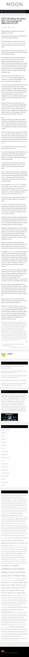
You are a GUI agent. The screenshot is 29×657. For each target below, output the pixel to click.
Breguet (4, 439)
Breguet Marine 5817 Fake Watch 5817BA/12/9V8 (13, 495)
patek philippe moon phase (16, 406)
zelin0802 (5, 27)
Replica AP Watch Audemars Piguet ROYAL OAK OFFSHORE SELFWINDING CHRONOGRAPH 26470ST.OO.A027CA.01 (14, 600)
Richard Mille (5, 476)
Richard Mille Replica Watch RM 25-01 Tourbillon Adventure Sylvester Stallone (14, 629)
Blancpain (4, 433)
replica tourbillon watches (10, 409)
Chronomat (9, 43)
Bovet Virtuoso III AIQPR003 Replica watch (15, 325)
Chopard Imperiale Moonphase (14, 403)
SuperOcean (4, 43)
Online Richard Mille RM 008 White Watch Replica (17, 334)
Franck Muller (5, 451)
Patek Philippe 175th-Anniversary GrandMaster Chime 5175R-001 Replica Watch (14, 587)
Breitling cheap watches (16, 184)
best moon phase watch (20, 395)
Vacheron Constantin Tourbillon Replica (14, 411)
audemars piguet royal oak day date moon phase (14, 399)
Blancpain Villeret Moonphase (8, 401)
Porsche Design (5, 473)
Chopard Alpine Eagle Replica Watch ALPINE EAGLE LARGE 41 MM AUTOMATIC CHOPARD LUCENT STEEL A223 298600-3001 (14, 503)
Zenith (3, 485)
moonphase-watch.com (6, 395)
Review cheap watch (13, 251)
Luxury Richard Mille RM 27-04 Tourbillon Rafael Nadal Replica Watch (14, 582)
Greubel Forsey (5, 457)
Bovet (3, 436)
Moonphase (5, 466)
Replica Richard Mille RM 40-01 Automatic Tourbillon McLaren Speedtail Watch (14, 609)
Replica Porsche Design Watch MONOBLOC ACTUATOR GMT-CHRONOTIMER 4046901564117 (13, 605)
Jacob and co (5, 463)
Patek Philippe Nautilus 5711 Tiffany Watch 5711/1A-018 (13, 592)
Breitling (4, 442)
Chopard (4, 445)
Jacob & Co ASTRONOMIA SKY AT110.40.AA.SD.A (9, 578)
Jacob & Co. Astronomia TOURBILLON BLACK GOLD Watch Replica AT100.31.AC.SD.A (14, 530)
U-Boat (3, 479)
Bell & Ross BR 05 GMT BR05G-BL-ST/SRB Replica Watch (14, 322)
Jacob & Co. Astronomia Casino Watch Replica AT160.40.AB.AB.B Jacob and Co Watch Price (14, 521)
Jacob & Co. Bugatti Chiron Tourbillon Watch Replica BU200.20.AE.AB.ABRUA (14, 536)
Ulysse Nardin (5, 482)
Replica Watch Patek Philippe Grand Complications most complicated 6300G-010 (14, 616)
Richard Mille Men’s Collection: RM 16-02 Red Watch (14, 380)
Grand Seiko (5, 454)
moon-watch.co (4, 398)
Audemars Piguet (6, 429)
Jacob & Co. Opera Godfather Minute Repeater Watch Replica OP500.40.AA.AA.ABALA (13, 557)
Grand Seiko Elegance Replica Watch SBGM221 (9, 510)
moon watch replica (22, 398)
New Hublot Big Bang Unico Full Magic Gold (18, 347)
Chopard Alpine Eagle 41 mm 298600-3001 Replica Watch (13, 500)
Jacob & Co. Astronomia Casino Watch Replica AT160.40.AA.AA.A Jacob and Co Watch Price (14, 517)
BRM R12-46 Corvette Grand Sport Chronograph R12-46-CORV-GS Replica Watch (14, 326)
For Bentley (21, 43)
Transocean (15, 43)
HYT (3, 460)
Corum (3, 448)
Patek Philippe (5, 470)
